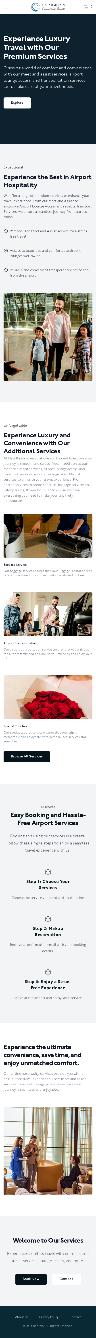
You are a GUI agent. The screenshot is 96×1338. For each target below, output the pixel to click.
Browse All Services (27, 757)
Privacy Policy (49, 1317)
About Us (22, 1317)
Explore (17, 103)
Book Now (31, 1279)
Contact (66, 1279)
